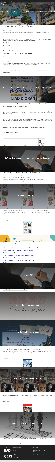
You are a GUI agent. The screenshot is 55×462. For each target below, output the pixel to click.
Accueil (12, 3)
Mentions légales (16, 457)
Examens (42, 3)
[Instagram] (24, 1)
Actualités (27, 5)
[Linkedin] (21, 1)
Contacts (14, 454)
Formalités (36, 3)
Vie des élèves (30, 3)
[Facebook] (17, 1)
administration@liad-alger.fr (41, 454)
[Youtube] (22, 1)
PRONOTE (34, 1)
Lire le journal (5, 220)
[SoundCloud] (26, 1)
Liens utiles (39, 1)
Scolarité (24, 3)
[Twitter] (19, 1)
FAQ (14, 453)
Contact (44, 1)
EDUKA (30, 1)
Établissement (18, 3)
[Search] (11, 1)
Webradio (49, 1)
